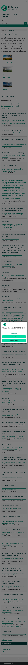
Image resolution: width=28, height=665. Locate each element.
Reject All (14, 336)
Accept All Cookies (14, 340)
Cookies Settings (14, 333)
